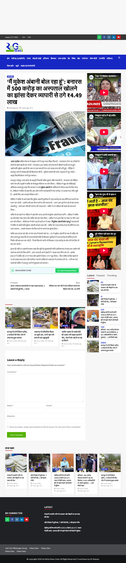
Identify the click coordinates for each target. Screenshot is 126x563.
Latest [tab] (90, 275)
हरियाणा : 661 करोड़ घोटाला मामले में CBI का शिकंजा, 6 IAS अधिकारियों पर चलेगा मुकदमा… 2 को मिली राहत (86, 480)
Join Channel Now (68, 270)
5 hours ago (12, 486)
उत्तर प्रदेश (62, 58)
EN (24, 37)
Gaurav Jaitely (13, 341)
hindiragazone (14, 108)
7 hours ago (35, 486)
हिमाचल (53, 58)
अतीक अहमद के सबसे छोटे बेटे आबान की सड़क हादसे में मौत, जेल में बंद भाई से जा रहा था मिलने (72, 336)
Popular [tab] (100, 275)
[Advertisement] (63, 17)
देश (69, 58)
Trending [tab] (112, 275)
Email (49, 405)
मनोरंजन (85, 58)
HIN (29, 37)
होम (8, 58)
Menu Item (34, 548)
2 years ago (25, 108)
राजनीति (102, 58)
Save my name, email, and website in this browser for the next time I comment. (45, 427)
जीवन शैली (93, 58)
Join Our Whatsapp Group (16, 548)
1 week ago (50, 341)
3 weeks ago (78, 344)
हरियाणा (46, 58)
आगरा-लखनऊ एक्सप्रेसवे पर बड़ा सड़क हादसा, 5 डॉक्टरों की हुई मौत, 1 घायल (27, 285)
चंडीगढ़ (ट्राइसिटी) (18, 58)
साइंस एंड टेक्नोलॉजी (28, 65)
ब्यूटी (17, 65)
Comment (12, 372)
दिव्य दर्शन (10, 65)
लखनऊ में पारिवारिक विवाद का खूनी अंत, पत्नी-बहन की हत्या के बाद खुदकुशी (44, 334)
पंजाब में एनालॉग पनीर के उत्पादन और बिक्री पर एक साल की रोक (109, 287)
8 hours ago (23, 341)
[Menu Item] (104, 37)
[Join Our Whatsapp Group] (99, 37)
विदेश (73, 58)
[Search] (119, 58)
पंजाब (29, 58)
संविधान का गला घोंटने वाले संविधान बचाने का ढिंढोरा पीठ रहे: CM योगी (64, 285)
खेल (78, 58)
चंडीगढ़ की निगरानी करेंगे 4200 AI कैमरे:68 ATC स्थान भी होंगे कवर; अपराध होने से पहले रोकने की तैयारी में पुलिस (109, 317)
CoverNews (82, 559)
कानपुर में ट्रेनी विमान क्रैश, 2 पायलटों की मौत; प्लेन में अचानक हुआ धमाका (17, 334)
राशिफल (110, 58)
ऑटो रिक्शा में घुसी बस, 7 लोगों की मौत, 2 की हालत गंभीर (109, 301)
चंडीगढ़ (102, 309)
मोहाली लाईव (36, 58)
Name (10, 405)
